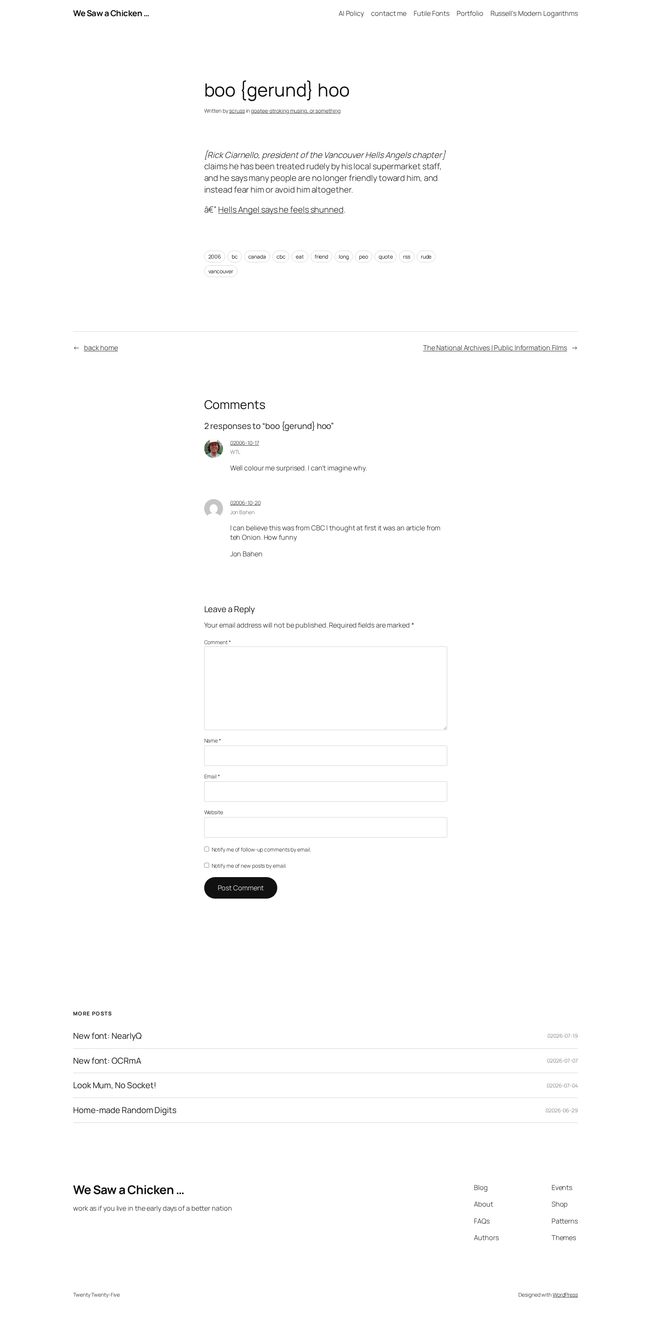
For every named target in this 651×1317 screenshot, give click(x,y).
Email (212, 776)
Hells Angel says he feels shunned (281, 209)
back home (101, 347)
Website (213, 812)
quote (386, 256)
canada (257, 256)
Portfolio (470, 13)
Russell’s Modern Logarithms (534, 13)
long (344, 256)
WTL (235, 451)
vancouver (220, 271)
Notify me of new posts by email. (249, 865)
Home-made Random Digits (125, 1110)
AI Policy (351, 13)
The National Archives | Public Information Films (495, 347)
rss (406, 256)
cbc (281, 256)
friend (321, 256)
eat (300, 256)
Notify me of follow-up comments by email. (261, 849)
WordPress (565, 1294)
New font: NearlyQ (107, 1036)
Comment (217, 642)
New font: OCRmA (107, 1061)
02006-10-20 (245, 502)
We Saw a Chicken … (111, 13)
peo (363, 256)
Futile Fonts (431, 13)
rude (426, 256)
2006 (215, 256)
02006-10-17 (244, 442)
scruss (237, 110)
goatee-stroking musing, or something (295, 110)
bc (235, 256)
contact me (388, 13)
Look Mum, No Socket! (114, 1085)
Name (212, 740)
